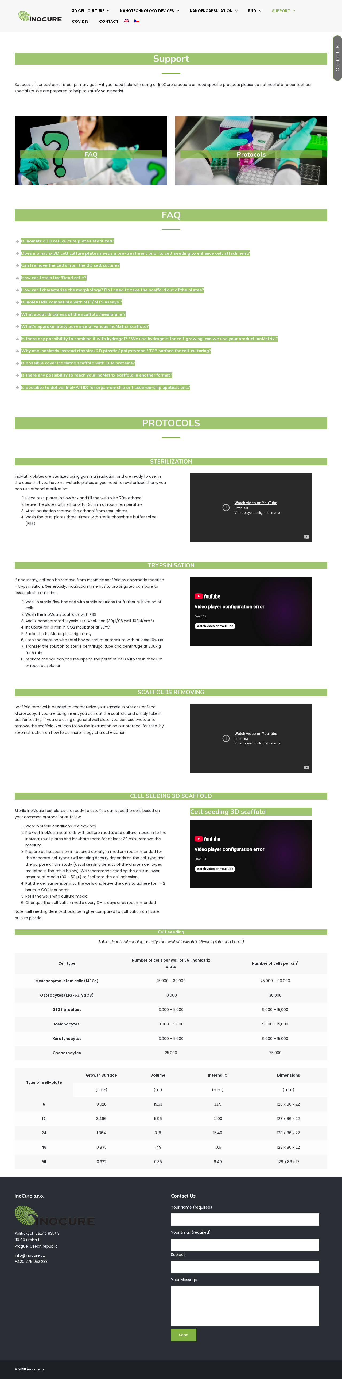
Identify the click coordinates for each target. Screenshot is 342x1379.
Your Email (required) (191, 1232)
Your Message (184, 1279)
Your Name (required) (191, 1207)
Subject (178, 1254)
